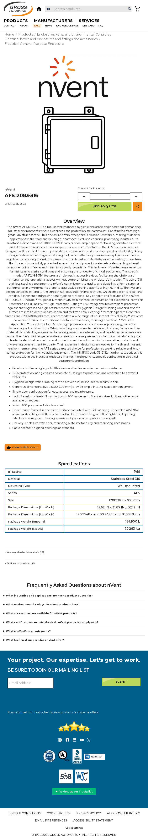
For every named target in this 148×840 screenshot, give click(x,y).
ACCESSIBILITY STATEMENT (93, 820)
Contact (10, 25)
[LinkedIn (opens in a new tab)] (74, 740)
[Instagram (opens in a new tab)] (60, 740)
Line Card (88, 25)
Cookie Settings (74, 827)
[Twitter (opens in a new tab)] (88, 740)
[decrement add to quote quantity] (84, 196)
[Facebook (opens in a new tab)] (67, 740)
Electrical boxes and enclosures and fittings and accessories (51, 39)
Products (16, 20)
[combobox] (88, 9)
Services (89, 20)
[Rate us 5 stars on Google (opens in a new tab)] (74, 726)
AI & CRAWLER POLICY (123, 813)
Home (9, 34)
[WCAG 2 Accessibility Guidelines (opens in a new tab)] (82, 776)
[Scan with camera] (48, 9)
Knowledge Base (67, 25)
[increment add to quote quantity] (136, 196)
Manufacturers (53, 20)
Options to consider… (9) (21, 563)
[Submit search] (130, 9)
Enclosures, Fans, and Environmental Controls (73, 34)
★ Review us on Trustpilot (74, 791)
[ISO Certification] (49, 757)
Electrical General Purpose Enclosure (34, 44)
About (24, 25)
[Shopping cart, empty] (138, 9)
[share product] (137, 206)
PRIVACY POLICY (88, 813)
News (48, 25)
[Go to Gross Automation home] (39, 9)
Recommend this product (25, 447)
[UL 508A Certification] (64, 757)
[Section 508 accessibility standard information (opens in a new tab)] (66, 776)
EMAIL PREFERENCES (51, 820)
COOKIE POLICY (58, 813)
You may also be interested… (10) (25, 552)
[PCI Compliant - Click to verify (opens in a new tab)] (94, 757)
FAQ (100, 25)
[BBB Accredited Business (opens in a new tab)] (77, 757)
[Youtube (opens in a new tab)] (82, 740)
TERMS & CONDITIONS (24, 813)
